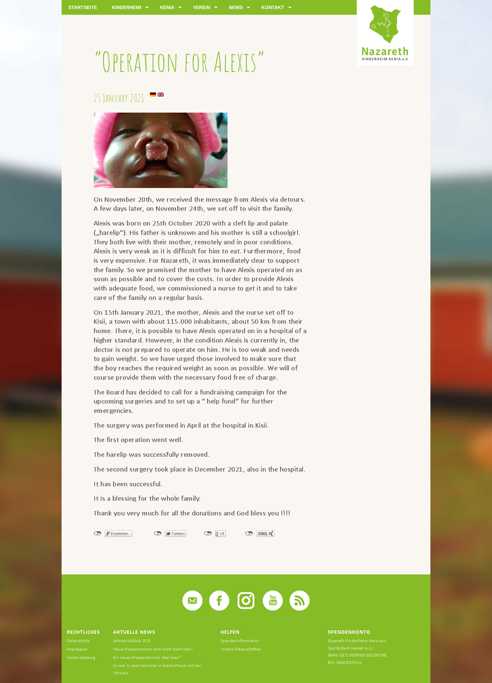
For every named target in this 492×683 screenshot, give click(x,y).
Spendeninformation (240, 640)
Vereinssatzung (81, 657)
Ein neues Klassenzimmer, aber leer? (147, 657)
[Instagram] (246, 609)
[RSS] (300, 609)
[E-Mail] (192, 609)
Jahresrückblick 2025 (131, 640)
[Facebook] (219, 609)
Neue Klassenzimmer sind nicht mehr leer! (153, 648)
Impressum (77, 648)
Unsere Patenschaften (241, 648)
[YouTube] (273, 609)
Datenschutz (78, 640)
